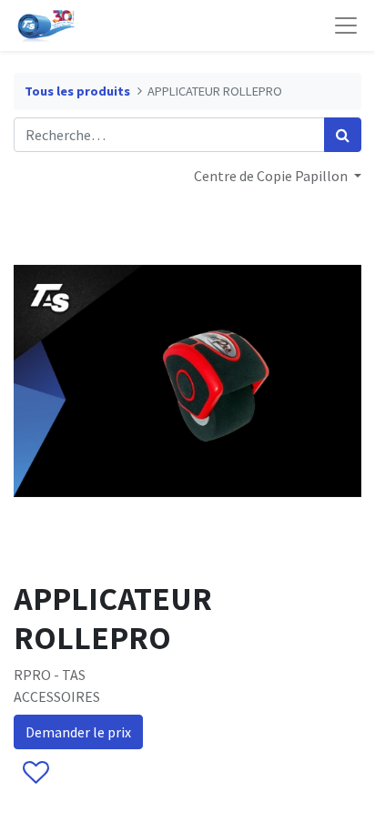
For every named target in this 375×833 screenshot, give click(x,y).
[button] (35, 773)
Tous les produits (77, 91)
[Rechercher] (342, 134)
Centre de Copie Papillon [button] (272, 176)
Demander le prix (78, 732)
